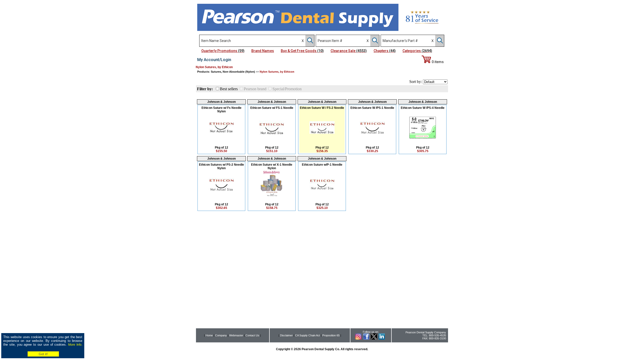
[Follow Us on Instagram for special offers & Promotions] (358, 338)
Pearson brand (255, 89)
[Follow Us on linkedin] (382, 338)
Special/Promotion (287, 89)
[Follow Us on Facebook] (366, 338)
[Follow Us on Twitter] (374, 338)
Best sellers (229, 89)
